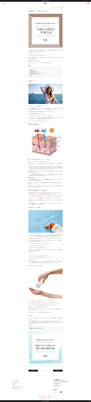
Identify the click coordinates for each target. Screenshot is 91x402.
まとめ (31, 75)
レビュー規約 (14, 389)
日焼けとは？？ (32, 70)
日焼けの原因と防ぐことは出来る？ (35, 73)
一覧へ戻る (45, 370)
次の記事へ (57, 370)
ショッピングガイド (15, 379)
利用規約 (13, 384)
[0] (87, 3)
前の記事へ (33, 370)
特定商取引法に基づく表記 (16, 387)
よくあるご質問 (14, 381)
